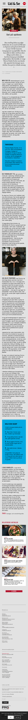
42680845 (7, 677)
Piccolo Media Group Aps (7, 657)
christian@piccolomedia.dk (7, 671)
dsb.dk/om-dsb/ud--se (18, 692)
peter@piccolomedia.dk (6, 620)
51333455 (7, 672)
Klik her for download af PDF (7, 654)
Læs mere (17, 717)
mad (13, 513)
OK (10, 717)
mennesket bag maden (19, 513)
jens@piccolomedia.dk (6, 615)
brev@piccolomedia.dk (6, 630)
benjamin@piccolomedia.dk (7, 624)
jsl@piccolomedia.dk (6, 661)
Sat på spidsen (14, 34)
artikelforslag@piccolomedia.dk (8, 627)
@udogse (12, 694)
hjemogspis (8, 513)
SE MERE (14, 591)
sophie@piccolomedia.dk (7, 634)
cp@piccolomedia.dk (6, 676)
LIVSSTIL (14, 30)
